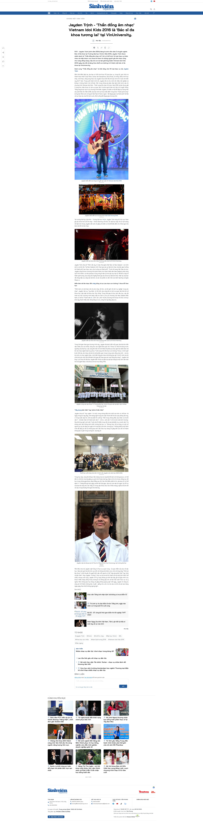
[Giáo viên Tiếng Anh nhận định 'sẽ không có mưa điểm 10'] (80, 596)
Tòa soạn (51, 799)
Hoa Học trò (118, 1)
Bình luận (3, 61)
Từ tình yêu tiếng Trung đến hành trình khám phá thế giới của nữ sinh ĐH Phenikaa (116, 743)
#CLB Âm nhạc (99, 636)
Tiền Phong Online (93, 1)
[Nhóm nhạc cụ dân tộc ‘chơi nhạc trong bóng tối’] (122, 652)
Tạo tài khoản (88, 677)
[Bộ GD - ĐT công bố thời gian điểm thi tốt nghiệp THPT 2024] (80, 614)
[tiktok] (122, 804)
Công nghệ (113, 13)
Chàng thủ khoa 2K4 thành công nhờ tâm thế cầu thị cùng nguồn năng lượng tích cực (60, 743)
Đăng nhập (78, 677)
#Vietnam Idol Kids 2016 (116, 639)
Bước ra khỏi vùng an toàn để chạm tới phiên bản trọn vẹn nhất (60, 768)
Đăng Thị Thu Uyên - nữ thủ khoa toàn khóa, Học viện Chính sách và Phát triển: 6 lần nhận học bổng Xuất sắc (88, 769)
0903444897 (96, 801)
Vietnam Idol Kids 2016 (115, 181)
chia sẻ (94, 47)
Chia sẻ (3, 52)
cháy (94, 283)
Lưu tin (3, 57)
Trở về (3, 65)
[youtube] (154, 1)
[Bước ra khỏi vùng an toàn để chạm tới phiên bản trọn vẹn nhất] (60, 757)
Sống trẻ (64, 13)
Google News (135, 18)
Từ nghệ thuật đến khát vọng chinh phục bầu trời (88, 718)
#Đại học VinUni (111, 636)
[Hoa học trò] (153, 792)
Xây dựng (78, 410)
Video (121, 13)
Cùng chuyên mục (56, 698)
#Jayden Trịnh (79, 636)
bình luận (108, 47)
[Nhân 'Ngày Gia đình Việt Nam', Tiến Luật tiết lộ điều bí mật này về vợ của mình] (80, 623)
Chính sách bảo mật (142, 799)
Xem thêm (154, 13)
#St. (120, 636)
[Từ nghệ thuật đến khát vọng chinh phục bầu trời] (88, 708)
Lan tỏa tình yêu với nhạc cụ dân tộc (92, 658)
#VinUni (89, 636)
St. (92, 297)
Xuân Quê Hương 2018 (111, 215)
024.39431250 (53, 805)
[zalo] (126, 803)
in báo (105, 47)
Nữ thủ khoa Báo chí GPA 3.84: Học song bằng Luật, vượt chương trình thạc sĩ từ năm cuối (116, 769)
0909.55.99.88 (76, 801)
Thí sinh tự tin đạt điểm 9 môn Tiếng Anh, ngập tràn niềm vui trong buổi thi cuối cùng (106, 605)
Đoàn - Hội (56, 13)
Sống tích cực (129, 13)
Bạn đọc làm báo (57, 817)
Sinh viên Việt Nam (57, 791)
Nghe (3, 48)
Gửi (123, 686)
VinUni (104, 219)
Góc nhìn (80, 13)
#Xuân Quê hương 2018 (98, 639)
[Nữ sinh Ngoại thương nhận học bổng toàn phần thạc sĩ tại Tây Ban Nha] (116, 708)
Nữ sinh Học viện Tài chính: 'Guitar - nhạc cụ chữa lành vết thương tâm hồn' (102, 663)
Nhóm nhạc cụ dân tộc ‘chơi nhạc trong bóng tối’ (95, 651)
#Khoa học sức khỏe (82, 639)
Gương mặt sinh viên (102, 13)
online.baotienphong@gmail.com (101, 803)
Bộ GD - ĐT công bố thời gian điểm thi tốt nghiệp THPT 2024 (106, 614)
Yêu (86, 13)
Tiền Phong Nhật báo (106, 1)
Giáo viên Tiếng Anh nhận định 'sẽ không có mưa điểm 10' (107, 594)
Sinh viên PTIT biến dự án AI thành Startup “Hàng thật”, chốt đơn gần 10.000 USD (60, 719)
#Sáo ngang (79, 643)
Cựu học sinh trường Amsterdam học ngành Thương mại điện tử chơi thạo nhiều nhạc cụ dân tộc (103, 669)
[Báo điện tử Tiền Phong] (144, 792)
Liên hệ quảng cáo (76, 799)
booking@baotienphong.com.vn (80, 803)
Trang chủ (49, 13)
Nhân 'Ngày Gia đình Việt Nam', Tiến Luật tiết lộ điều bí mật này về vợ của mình (106, 623)
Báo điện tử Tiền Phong (101, 7)
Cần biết (147, 13)
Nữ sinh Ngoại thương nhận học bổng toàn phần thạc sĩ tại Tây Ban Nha (116, 719)
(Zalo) (81, 801)
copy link (101, 47)
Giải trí (92, 13)
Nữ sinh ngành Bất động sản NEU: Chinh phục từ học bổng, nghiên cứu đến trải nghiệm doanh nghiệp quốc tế (88, 744)
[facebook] (151, 1)
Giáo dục (72, 13)
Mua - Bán (138, 13)
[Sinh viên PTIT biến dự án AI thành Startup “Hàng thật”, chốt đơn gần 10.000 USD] (60, 708)
